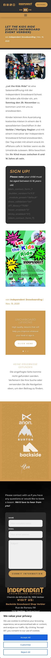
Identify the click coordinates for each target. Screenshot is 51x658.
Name (11, 518)
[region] (25, 635)
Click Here (25, 343)
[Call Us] (11, 4)
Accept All (25, 637)
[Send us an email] (14, 4)
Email (11, 529)
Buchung (41, 4)
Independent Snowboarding (22, 37)
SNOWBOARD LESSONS (25, 321)
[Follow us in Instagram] (8, 4)
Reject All (25, 652)
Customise (25, 645)
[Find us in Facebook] (5, 4)
